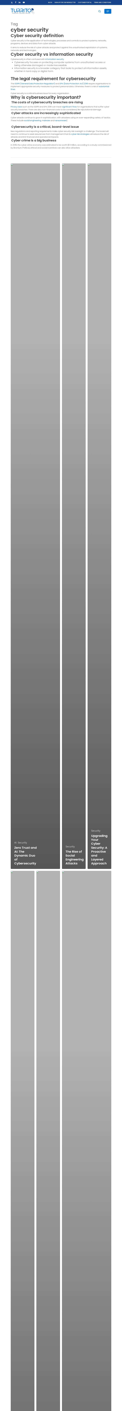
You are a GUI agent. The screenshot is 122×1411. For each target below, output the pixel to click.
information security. (54, 59)
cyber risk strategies (80, 134)
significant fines (69, 106)
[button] (107, 11)
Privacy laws (16, 106)
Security (22, 843)
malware (46, 120)
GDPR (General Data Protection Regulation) (35, 83)
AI (15, 843)
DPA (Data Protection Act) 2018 (74, 83)
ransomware (61, 120)
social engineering (32, 120)
